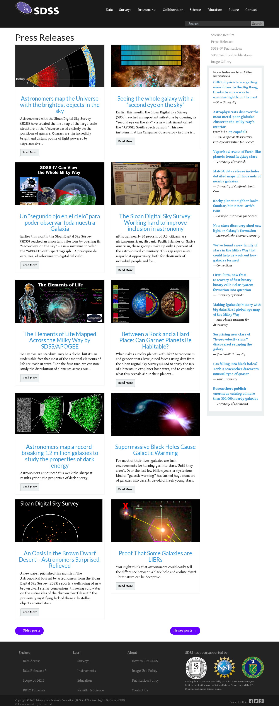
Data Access (31, 661)
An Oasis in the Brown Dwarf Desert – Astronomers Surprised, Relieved (59, 559)
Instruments (147, 10)
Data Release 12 (34, 671)
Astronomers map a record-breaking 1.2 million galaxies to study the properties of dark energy (60, 456)
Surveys (125, 10)
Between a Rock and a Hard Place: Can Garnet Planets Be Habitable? (155, 340)
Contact (251, 10)
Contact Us (140, 690)
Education (215, 10)
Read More (29, 152)
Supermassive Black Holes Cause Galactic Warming (155, 450)
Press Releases (222, 42)
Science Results (222, 35)
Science (195, 10)
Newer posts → (185, 630)
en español (237, 132)
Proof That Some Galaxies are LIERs (155, 556)
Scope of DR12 (33, 681)
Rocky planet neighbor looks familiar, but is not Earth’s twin (236, 206)
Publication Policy (145, 681)
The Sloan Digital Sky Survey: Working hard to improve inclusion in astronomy (155, 222)
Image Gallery (221, 62)
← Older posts (29, 630)
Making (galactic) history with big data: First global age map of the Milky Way (237, 310)
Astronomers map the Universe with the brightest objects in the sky (60, 104)
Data (109, 10)
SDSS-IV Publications (226, 49)
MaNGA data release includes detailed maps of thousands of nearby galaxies (237, 176)
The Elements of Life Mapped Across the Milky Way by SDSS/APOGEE (59, 340)
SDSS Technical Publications (232, 55)
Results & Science (90, 690)
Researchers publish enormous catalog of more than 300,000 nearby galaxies (235, 394)
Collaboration (173, 10)
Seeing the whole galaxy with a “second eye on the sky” (155, 101)
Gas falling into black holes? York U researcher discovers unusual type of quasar (236, 369)
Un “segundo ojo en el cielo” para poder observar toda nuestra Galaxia (60, 222)
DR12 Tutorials (34, 690)
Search (257, 24)
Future (234, 10)
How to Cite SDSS (145, 661)
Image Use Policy (144, 671)
